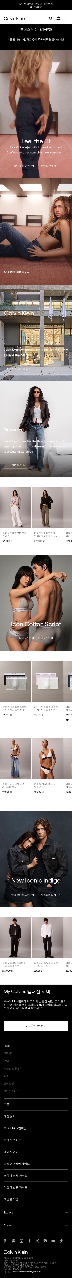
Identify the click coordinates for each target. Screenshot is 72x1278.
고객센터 (8, 1053)
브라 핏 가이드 (12, 1140)
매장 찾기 (9, 1116)
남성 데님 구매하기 (24, 165)
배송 (6, 1075)
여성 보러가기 (26, 638)
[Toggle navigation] (66, 18)
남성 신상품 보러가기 (22, 894)
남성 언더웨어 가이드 (17, 1163)
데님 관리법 (11, 1199)
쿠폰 (6, 1104)
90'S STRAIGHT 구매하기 (17, 272)
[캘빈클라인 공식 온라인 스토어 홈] (14, 18)
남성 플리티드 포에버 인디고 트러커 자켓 (14, 964)
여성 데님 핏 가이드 (16, 1187)
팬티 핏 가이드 (12, 1152)
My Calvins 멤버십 (15, 1128)
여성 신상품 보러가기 (15, 464)
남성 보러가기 (45, 638)
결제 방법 (9, 1083)
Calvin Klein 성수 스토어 (17, 368)
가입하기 (38, 6)
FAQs (6, 1060)
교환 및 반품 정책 (13, 1068)
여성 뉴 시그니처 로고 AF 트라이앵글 (13, 785)
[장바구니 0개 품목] (58, 18)
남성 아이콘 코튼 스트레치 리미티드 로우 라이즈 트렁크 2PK (14, 709)
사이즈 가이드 (11, 1090)
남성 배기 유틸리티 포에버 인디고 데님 (46, 964)
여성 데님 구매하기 (48, 165)
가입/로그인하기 (36, 1026)
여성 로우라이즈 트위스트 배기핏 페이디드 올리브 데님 (46, 535)
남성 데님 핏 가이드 (16, 1175)
